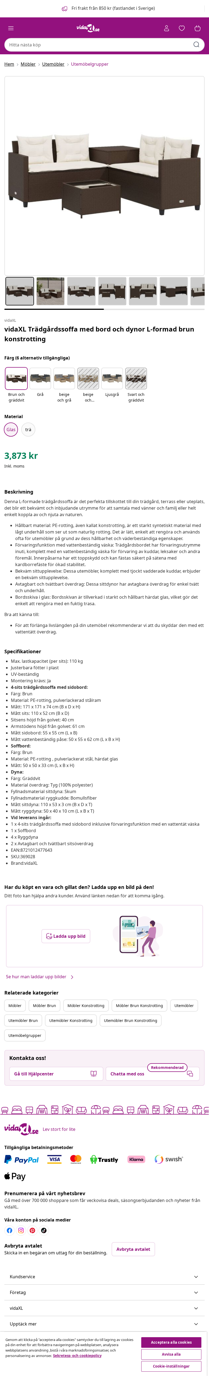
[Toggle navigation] (10, 28)
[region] (103, 1354)
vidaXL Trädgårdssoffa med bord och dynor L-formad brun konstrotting (99, 333)
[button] (108, 8)
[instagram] (21, 1230)
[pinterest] (32, 1230)
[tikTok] (44, 1230)
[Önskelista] (182, 28)
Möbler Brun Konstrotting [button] (139, 1005)
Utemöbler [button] (184, 1005)
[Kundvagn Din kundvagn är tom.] (197, 28)
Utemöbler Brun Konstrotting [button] (130, 1020)
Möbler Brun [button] (44, 1005)
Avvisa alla (171, 1354)
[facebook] (9, 1230)
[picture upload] (138, 936)
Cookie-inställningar (171, 1366)
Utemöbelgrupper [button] (24, 1035)
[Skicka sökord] (196, 44)
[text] (21, 457)
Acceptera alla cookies (171, 1342)
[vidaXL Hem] (88, 28)
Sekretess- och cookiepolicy (77, 1355)
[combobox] (104, 45)
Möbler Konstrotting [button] (85, 1005)
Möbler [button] (14, 1005)
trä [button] (28, 430)
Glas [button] (11, 430)
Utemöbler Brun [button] (23, 1020)
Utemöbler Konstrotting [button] (71, 1020)
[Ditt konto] (166, 28)
